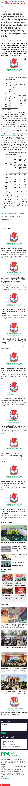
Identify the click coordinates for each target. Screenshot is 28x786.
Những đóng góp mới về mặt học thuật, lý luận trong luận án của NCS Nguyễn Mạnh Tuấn (13, 511)
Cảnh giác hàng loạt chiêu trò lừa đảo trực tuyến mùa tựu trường (19, 548)
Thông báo (21, 213)
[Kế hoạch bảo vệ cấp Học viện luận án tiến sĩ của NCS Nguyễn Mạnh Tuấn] (14, 389)
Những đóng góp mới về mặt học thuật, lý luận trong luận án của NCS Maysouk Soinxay (13, 341)
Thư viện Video (6, 522)
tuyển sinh (4, 216)
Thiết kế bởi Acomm (6, 778)
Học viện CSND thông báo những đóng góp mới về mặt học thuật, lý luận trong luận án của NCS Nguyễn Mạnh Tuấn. (13, 517)
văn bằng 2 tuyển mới (15, 216)
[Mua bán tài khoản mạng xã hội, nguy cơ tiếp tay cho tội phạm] (6, 557)
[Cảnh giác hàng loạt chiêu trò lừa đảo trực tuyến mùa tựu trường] (6, 549)
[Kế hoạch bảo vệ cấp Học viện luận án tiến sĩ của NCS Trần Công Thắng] (14, 444)
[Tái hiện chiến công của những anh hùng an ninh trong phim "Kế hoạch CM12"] (6, 564)
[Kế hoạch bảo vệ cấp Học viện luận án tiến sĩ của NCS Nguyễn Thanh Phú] (14, 472)
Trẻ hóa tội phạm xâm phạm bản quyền (13, 542)
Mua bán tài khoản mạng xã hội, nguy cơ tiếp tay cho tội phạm (19, 556)
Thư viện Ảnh (6, 569)
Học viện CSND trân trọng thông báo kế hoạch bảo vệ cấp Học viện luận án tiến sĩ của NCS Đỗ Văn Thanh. (14, 432)
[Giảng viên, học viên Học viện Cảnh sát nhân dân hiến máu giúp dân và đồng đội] (20, 577)
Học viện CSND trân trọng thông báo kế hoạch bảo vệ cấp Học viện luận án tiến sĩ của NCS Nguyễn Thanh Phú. (14, 487)
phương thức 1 (5, 219)
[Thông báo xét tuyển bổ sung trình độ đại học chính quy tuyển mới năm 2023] (14, 239)
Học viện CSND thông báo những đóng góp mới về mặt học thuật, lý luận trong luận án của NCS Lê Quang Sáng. (14, 376)
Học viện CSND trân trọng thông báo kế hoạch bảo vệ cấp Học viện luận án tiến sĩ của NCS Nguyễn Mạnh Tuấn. (14, 404)
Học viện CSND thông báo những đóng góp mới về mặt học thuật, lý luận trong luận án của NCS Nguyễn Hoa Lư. (13, 317)
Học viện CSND (13, 213)
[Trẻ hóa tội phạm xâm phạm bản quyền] (14, 533)
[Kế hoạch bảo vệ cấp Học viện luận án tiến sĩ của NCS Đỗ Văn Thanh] (14, 417)
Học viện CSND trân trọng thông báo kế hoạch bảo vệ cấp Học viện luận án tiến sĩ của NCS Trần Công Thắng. (14, 459)
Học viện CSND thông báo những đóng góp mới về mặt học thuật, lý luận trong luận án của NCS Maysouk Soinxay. (13, 346)
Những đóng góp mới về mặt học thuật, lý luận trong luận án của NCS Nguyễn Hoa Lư (13, 311)
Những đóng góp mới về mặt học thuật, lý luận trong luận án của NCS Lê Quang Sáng (13, 370)
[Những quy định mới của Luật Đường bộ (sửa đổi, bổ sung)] (14, 638)
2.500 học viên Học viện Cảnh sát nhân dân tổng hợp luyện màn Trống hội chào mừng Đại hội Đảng (7, 585)
